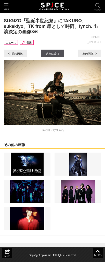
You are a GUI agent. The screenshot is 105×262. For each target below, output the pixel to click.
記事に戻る (53, 53)
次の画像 (88, 53)
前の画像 (17, 53)
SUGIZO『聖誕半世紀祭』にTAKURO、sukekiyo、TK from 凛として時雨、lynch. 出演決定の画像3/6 (51, 26)
